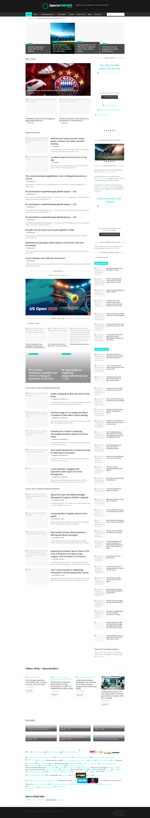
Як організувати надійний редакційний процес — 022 (79, 18)
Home (28, 14)
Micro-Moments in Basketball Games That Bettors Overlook (115, 521)
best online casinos (109, 172)
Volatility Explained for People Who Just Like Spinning (36, 49)
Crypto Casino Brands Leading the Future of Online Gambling (115, 314)
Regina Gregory (31, 181)
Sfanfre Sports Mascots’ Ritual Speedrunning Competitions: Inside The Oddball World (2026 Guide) (37, 685)
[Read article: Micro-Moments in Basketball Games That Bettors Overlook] (100, 523)
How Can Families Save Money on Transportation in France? (115, 510)
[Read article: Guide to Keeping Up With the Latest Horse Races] (37, 400)
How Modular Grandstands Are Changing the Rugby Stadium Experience (40, 120)
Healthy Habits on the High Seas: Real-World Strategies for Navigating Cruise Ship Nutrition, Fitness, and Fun (114, 625)
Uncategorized (33, 354)
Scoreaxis (36, 323)
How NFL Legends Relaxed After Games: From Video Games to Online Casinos (113, 280)
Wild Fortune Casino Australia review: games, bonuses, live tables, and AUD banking (67, 141)
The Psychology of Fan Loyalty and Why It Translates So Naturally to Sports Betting (69, 414)
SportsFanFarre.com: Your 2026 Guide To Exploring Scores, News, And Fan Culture (86, 48)
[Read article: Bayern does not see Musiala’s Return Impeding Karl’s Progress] (58, 79)
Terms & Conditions (35, 811)
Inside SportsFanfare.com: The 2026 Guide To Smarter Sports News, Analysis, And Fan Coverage (87, 695)
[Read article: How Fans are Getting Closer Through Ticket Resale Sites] (100, 603)
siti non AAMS (41, 800)
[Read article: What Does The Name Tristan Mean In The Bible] (100, 502)
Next (126, 121)
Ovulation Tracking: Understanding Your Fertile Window (114, 468)
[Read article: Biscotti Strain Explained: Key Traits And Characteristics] (100, 459)
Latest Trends (81, 14)
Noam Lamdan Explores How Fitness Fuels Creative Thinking (115, 399)
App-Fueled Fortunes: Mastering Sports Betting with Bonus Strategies (68, 533)
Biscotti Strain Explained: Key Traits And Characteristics (114, 457)
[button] (123, 673)
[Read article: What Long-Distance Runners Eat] (80, 334)
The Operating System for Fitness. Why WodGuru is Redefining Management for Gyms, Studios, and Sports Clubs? (114, 544)
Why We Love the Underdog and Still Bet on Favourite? (114, 531)
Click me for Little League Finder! (110, 234)
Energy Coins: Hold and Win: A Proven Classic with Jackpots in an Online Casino (115, 422)
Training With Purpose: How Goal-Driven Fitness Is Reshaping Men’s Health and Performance (114, 337)
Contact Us (97, 14)
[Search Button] (123, 14)
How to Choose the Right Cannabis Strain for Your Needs (113, 579)
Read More (29, 695)
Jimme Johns (32, 93)
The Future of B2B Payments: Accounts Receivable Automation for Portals (114, 612)
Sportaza (61, 800)
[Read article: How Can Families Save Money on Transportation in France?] (100, 512)
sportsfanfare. (101, 656)
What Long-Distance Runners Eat (79, 344)
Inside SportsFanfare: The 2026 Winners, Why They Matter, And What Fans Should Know (111, 683)
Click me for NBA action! (110, 97)
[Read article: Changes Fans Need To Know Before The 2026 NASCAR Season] (100, 412)
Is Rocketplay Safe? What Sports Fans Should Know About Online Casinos (113, 378)
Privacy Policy (46, 811)
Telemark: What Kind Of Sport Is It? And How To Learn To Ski (115, 325)
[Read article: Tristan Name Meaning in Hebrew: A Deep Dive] (100, 491)
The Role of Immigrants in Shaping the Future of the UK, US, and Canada (115, 568)
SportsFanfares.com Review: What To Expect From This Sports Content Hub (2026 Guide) (62, 48)
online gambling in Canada (105, 187)
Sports (35, 14)
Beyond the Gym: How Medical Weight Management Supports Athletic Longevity (69, 496)
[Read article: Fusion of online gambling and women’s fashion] (100, 293)
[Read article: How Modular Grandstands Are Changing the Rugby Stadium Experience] (41, 106)
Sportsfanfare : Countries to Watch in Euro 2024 (47, 18)
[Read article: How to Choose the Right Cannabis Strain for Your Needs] (100, 581)
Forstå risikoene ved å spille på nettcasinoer (45, 258)
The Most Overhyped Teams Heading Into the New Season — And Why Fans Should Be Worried (35, 345)
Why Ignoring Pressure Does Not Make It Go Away (114, 269)
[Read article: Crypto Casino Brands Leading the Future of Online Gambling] (100, 316)
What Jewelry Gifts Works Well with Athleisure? (115, 479)
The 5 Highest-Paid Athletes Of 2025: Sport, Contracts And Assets (57, 345)
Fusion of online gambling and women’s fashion (115, 291)
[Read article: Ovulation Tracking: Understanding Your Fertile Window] (100, 470)
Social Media (61, 14)
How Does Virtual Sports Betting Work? (113, 557)
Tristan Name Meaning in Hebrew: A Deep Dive (113, 489)
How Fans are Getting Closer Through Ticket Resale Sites (114, 601)
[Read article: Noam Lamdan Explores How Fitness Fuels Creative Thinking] (100, 401)
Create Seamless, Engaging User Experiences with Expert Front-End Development (66, 472)
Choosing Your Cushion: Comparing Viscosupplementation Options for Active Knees (69, 434)
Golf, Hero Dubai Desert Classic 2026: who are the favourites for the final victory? (74, 120)
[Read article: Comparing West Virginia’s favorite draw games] (37, 520)
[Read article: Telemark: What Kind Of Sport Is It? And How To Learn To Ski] (100, 327)
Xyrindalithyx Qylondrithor (60, 399)
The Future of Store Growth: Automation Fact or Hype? (114, 389)
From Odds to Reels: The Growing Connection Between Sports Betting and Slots (115, 356)
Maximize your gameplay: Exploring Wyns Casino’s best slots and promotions (108, 738)
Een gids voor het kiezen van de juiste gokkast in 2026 (50, 230)
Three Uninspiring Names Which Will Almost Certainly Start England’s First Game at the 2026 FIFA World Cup (115, 434)
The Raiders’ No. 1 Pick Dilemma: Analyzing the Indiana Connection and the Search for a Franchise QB (114, 303)
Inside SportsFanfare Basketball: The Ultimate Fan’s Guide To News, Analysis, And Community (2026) (61, 684)
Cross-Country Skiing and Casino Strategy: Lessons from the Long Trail (115, 367)
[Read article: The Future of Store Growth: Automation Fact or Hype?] (100, 391)
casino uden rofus (31, 800)
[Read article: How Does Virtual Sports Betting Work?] (100, 559)
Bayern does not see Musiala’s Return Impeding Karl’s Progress (52, 90)
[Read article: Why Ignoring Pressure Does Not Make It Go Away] (100, 271)
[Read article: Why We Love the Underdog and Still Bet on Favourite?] (100, 533)
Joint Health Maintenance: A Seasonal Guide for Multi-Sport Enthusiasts (70, 451)
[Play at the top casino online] (112, 780)
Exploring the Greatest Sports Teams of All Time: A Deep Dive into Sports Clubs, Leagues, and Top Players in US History (70, 554)
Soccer (30, 87)
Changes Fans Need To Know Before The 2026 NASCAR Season (114, 411)
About (90, 14)
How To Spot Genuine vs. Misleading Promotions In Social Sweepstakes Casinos (70, 571)
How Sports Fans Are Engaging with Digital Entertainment (110, 49)
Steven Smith (30, 123)
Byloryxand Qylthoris (58, 500)
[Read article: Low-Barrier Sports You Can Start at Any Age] (37, 164)
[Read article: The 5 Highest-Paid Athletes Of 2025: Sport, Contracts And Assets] (58, 334)
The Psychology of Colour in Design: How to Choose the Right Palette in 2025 (114, 637)
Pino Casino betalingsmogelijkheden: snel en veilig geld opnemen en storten (43, 374)
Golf (60, 116)
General (71, 14)
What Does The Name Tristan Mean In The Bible (115, 500)
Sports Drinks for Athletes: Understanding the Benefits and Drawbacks (114, 591)
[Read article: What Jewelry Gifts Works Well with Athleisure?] (100, 481)
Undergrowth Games (47, 14)
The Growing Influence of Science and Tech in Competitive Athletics (113, 446)
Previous (92, 121)
